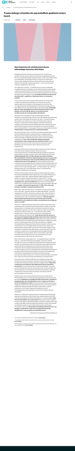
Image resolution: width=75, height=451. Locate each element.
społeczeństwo (32, 19)
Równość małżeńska (23, 2)
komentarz (18, 19)
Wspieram (54, 2)
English (48, 2)
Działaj (42, 2)
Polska (24, 19)
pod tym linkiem (41, 317)
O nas (38, 2)
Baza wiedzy (32, 2)
